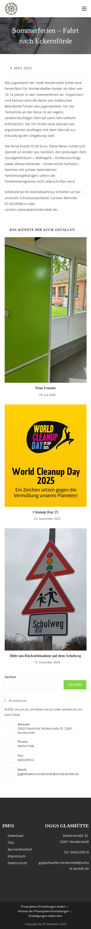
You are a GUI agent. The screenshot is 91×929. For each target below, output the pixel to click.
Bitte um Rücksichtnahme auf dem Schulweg (45, 656)
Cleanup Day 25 (45, 512)
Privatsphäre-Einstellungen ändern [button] (43, 906)
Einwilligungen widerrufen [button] (45, 916)
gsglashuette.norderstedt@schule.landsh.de (48, 774)
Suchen (10, 677)
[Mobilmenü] (84, 9)
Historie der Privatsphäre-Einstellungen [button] (43, 911)
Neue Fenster (45, 388)
